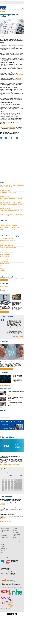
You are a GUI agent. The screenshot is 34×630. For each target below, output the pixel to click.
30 (11, 479)
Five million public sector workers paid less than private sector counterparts (11, 211)
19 (9, 485)
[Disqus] (12, 160)
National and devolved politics (6, 245)
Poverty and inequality (5, 259)
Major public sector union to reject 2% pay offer (10, 202)
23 (20, 485)
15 (17, 483)
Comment (20, 138)
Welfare (1, 265)
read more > (19, 336)
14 (14, 483)
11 (6, 483)
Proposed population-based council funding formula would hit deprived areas (11, 189)
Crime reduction (3, 270)
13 (11, 483)
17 (3, 485)
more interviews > (5, 385)
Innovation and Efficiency (5, 249)
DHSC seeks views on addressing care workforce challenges (11, 199)
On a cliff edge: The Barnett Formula (8, 192)
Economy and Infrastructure (6, 238)
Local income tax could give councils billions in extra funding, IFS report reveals (12, 186)
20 (11, 485)
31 (14, 479)
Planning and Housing (5, 256)
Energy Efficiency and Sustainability (8, 247)
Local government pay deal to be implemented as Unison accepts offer (11, 195)
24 (3, 487)
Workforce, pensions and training (7, 240)
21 (14, 485)
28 (6, 479)
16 (20, 483)
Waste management (4, 263)
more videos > (4, 280)
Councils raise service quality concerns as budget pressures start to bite (11, 215)
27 (3, 479)
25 (6, 487)
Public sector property (5, 261)
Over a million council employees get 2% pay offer (11, 204)
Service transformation (5, 254)
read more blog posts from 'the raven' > (10, 464)
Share (14, 138)
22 (17, 485)
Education (2, 268)
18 (6, 485)
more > (1, 309)
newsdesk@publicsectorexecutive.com (13, 577)
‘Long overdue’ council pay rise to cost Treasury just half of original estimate (11, 207)
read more (2, 504)
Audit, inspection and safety (6, 243)
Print (3, 138)
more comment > (4, 311)
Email (8, 138)
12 (9, 483)
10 (3, 483)
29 (9, 479)
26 (9, 487)
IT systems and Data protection (7, 252)
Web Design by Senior (5, 608)
